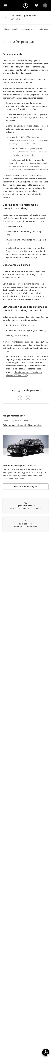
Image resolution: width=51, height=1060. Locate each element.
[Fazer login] (45, 5)
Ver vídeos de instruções (25, 486)
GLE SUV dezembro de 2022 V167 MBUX (28, 29)
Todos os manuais (10, 29)
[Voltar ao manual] (6, 17)
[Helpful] (19, 397)
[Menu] (5, 5)
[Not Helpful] (28, 397)
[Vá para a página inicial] (25, 5)
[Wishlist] (36, 5)
